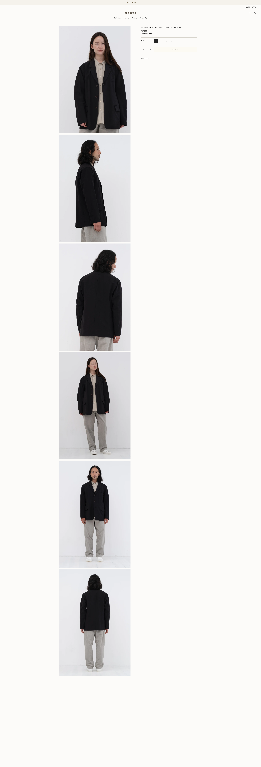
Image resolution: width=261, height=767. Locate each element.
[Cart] (254, 13)
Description (145, 58)
